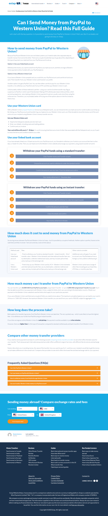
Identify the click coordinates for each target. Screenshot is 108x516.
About (79, 3)
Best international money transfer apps (64, 451)
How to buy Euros (88, 456)
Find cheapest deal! (17, 421)
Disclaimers (97, 12)
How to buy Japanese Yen (90, 458)
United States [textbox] (22, 415)
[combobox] (46, 409)
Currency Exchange (57, 480)
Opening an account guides (60, 467)
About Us (31, 476)
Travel (64, 3)
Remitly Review (33, 456)
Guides (57, 3)
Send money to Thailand (14, 456)
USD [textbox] (45, 409)
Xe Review (31, 458)
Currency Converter (57, 483)
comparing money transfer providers (62, 340)
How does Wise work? (58, 453)
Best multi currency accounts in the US (63, 462)
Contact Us (85, 476)
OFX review (32, 460)
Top (103, 511)
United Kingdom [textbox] (50, 415)
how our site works (78, 505)
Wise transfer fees (57, 465)
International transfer (37, 3)
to (37, 415)
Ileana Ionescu (17, 434)
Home (9, 11)
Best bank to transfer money (60, 460)
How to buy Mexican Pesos (91, 460)
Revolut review (33, 465)
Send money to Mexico (13, 462)
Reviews (49, 3)
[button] (54, 368)
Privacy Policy (55, 476)
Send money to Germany (14, 460)
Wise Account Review (35, 462)
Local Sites (31, 483)
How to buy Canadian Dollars (91, 465)
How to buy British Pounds (91, 462)
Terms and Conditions (35, 480)
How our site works (34, 478)
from (9, 415)
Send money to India (13, 453)
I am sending (12, 409)
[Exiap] (19, 3)
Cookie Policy (55, 478)
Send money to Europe (13, 458)
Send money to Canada (13, 451)
